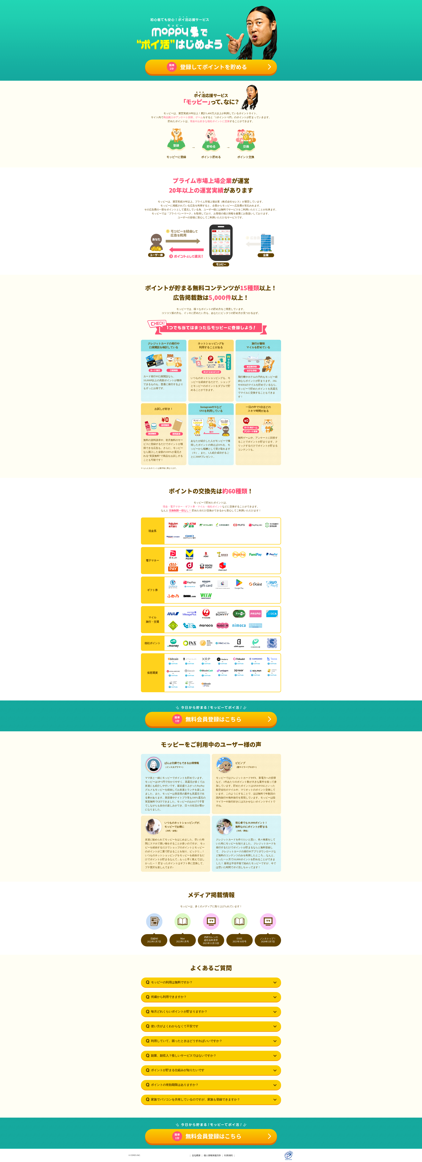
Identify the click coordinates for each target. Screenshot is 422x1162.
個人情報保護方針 (212, 1155)
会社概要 (196, 1155)
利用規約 (228, 1155)
